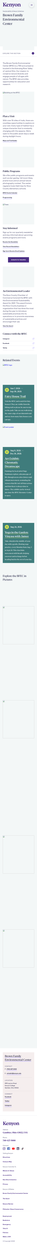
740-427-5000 (9, 1140)
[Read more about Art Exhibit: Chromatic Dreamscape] (18, 436)
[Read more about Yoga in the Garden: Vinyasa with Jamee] (18, 512)
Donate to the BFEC (18, 260)
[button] (31, 5)
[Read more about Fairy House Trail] (18, 374)
